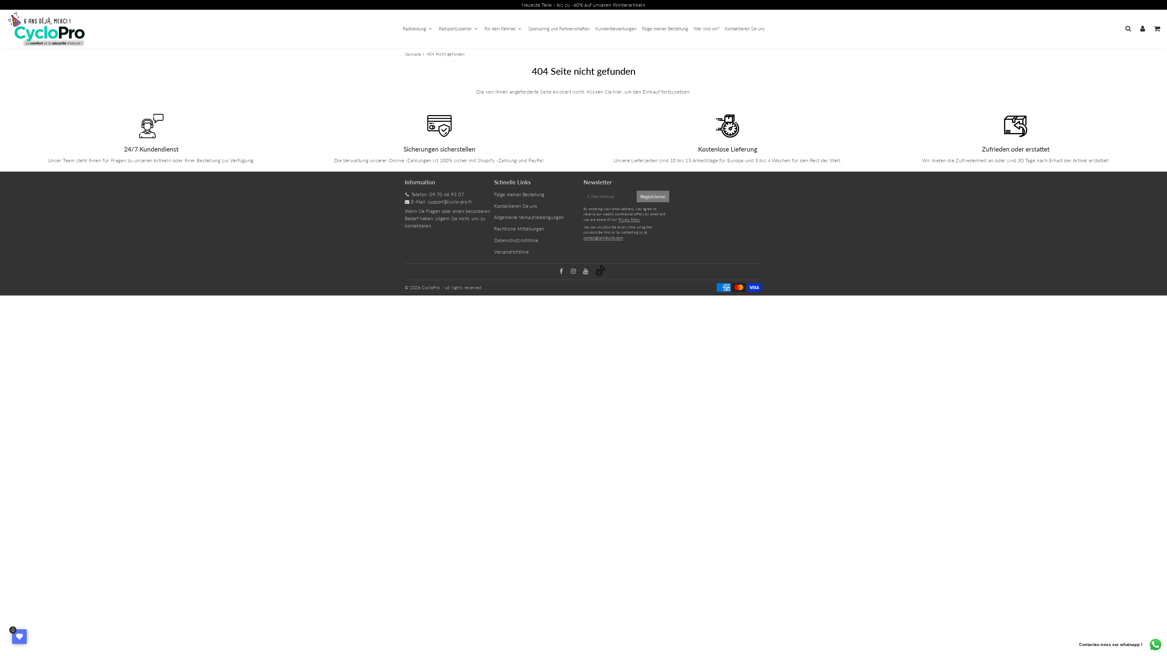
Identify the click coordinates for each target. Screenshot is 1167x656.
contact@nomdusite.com (603, 238)
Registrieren (653, 196)
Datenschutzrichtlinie (516, 240)
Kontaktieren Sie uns (745, 28)
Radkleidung (414, 28)
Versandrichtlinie (511, 252)
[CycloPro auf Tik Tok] (600, 274)
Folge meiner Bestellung (665, 28)
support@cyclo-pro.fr (450, 201)
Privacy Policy (629, 219)
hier (617, 91)
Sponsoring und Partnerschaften (559, 28)
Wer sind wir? (706, 28)
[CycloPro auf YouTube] (586, 271)
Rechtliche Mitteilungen (519, 228)
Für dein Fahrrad (499, 28)
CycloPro (431, 287)
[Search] (1128, 28)
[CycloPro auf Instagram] (574, 271)
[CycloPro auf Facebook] (562, 271)
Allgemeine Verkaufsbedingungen (529, 217)
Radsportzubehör (455, 28)
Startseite (413, 54)
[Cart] (1157, 28)
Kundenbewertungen (615, 28)
